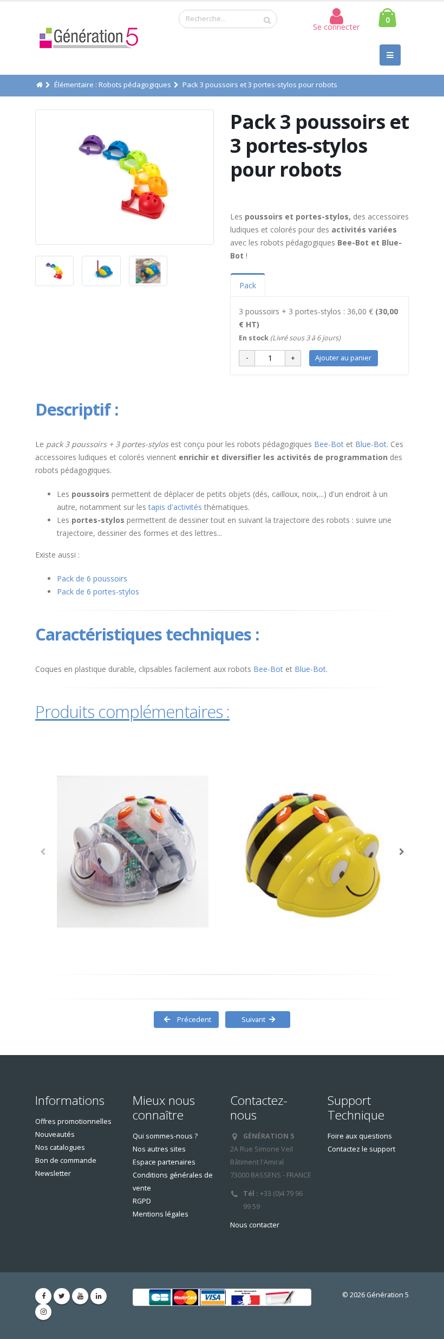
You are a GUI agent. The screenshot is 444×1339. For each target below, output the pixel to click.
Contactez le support (361, 1149)
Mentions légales (160, 1214)
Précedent (193, 1019)
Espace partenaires (164, 1162)
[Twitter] (62, 1296)
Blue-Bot (371, 444)
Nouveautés (55, 1134)
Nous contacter (254, 1225)
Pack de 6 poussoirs (92, 578)
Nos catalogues (60, 1147)
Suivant (251, 1019)
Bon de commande (65, 1160)
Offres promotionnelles (73, 1121)
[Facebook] (43, 1296)
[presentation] (35, 177)
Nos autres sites (159, 1149)
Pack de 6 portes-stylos (98, 591)
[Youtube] (80, 1296)
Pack (247, 285)
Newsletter (53, 1173)
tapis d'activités (175, 507)
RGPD (142, 1201)
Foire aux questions (360, 1136)
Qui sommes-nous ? (165, 1136)
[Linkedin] (98, 1296)
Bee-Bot (328, 444)
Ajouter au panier (343, 358)
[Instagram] (43, 1312)
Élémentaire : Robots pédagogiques (112, 84)
